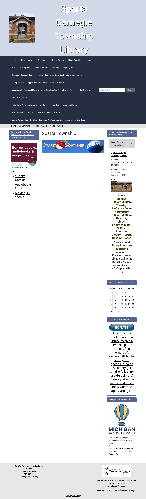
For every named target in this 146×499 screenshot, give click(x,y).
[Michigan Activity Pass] (122, 419)
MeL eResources (18, 97)
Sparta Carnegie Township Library (118, 143)
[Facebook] (127, 490)
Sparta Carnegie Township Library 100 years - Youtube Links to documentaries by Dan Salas (48, 120)
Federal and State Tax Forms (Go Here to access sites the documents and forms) (45, 105)
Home (14, 60)
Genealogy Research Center (23, 75)
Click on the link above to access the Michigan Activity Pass (120, 440)
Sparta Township (40, 126)
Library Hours (26, 60)
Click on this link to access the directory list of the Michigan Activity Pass (121, 451)
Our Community (86, 90)
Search (130, 90)
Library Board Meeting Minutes (80, 60)
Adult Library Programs (21, 68)
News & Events (57, 60)
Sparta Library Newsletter (48, 112)
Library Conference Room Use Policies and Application (60, 75)
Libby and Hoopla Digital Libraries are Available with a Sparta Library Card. (22, 134)
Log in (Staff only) (73, 496)
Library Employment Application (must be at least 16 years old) (37, 83)
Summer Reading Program (62, 68)
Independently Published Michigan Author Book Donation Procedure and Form (43, 90)
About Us (41, 60)
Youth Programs (41, 68)
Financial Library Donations (22, 112)
